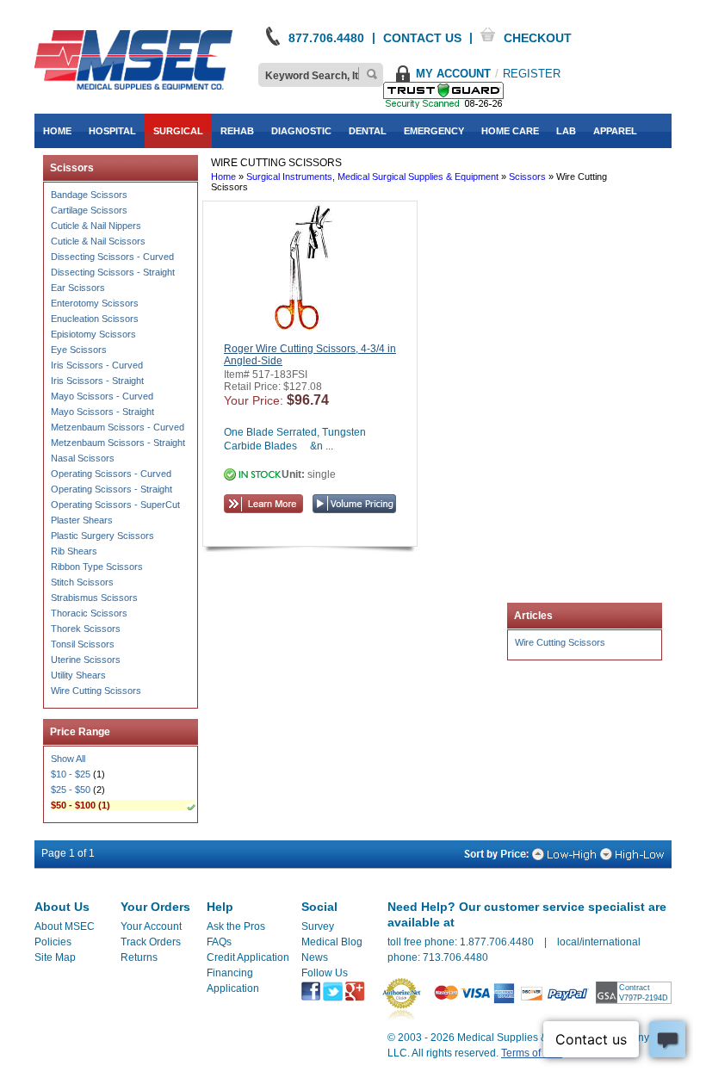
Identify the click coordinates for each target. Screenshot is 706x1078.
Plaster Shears (82, 520)
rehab (237, 131)
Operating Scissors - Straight (111, 489)
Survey (317, 926)
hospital (112, 131)
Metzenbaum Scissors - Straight (118, 442)
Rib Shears (74, 551)
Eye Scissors (79, 349)
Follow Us (324, 973)
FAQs (219, 942)
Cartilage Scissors (89, 210)
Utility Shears (78, 675)
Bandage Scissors (89, 194)
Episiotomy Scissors (93, 334)
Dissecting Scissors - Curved (112, 256)
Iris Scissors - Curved (97, 365)
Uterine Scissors (86, 659)
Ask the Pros (236, 926)
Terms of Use (531, 1053)
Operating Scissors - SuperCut (115, 504)
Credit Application (248, 957)
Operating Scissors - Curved (111, 473)
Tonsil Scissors (83, 644)
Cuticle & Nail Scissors (98, 241)
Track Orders (151, 942)
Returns (139, 957)
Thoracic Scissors (89, 613)
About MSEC (64, 926)
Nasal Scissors (83, 458)
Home (223, 176)
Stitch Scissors (82, 582)
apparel (615, 131)
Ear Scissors (78, 287)
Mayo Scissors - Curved (102, 396)
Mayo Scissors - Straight (102, 411)
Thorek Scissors (86, 628)
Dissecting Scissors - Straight (113, 272)
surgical (178, 131)
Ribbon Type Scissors (97, 566)
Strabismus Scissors (94, 597)
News (314, 957)
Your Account (151, 926)
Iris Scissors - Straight (97, 380)
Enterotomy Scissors (95, 303)
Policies (52, 942)
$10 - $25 (70, 774)
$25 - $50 (70, 789)
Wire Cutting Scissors (96, 690)
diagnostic (301, 131)
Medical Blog (331, 942)
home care (510, 131)
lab (566, 131)
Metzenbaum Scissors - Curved (117, 427)
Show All (68, 758)
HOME (57, 131)
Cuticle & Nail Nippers (96, 225)
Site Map (55, 957)
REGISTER (531, 73)
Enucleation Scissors (95, 318)
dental (368, 131)
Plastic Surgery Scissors (102, 535)
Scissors (527, 176)
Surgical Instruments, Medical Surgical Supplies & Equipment (372, 176)
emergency (434, 131)
